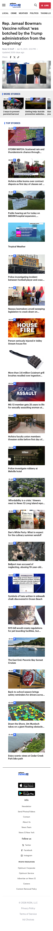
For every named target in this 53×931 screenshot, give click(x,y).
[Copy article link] (18, 57)
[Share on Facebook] (11, 57)
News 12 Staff (8, 49)
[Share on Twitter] (14, 57)
